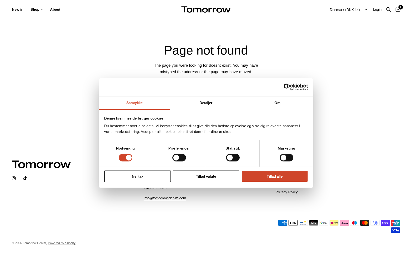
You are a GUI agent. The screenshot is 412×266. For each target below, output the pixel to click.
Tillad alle (275, 176)
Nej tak (137, 176)
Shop (35, 9)
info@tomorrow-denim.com (165, 198)
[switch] (179, 157)
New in (17, 9)
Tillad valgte (206, 176)
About (55, 9)
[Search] (388, 9)
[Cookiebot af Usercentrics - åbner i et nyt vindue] (287, 87)
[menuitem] (19, 9)
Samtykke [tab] (134, 102)
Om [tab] (277, 102)
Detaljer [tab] (206, 102)
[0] (396, 9)
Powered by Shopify (62, 243)
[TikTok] (28, 178)
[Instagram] (17, 178)
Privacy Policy (286, 192)
